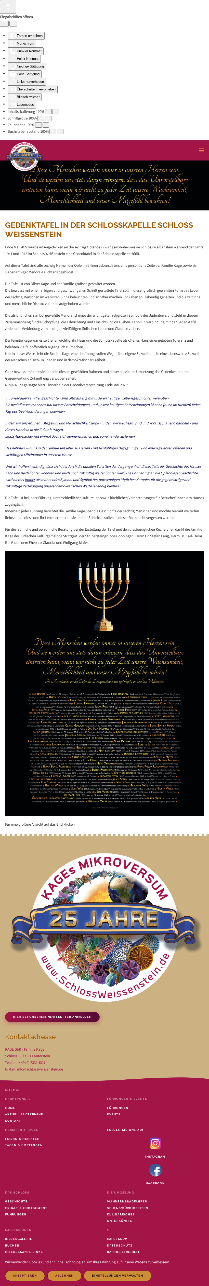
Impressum (117, 1239)
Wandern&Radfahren (127, 1201)
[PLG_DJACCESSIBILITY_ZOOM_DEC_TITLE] (48, 111)
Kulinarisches (121, 1214)
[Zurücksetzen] (4, 24)
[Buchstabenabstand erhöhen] (60, 131)
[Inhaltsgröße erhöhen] (56, 111)
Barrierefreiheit (123, 1252)
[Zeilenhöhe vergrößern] (46, 125)
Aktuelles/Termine (24, 1114)
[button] (201, 150)
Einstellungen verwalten (117, 1275)
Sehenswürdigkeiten (127, 1208)
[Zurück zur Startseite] (24, 150)
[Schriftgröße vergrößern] (48, 118)
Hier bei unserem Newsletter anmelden (52, 1017)
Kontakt (13, 1120)
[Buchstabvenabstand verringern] (52, 131)
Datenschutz (120, 1245)
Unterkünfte (120, 1221)
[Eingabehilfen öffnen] (8, 7)
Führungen (117, 1108)
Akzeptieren (25, 1275)
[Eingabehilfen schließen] (13, 23)
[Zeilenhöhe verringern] (38, 125)
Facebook (155, 1183)
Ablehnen (64, 1275)
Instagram (155, 1156)
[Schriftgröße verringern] (40, 118)
